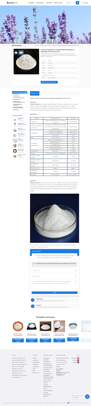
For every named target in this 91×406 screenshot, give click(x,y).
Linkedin (74, 362)
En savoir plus (21, 120)
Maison (37, 45)
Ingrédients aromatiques (16, 95)
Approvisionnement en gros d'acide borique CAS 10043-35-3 (18, 334)
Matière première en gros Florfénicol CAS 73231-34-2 (45, 334)
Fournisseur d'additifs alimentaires (46, 359)
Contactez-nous (57, 2)
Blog (34, 370)
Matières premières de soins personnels (19, 103)
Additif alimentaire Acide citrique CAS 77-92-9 (21, 145)
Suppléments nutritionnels (16, 100)
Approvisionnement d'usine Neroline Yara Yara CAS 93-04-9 (22, 155)
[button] (81, 332)
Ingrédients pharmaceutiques (17, 106)
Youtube (75, 360)
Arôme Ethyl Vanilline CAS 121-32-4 (21, 134)
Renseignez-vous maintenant (50, 82)
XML (47, 403)
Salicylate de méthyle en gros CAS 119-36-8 (22, 124)
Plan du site (36, 372)
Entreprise (31, 2)
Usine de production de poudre (47, 394)
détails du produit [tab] (34, 93)
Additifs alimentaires (18, 97)
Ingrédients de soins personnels (47, 364)
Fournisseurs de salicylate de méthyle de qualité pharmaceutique (48, 376)
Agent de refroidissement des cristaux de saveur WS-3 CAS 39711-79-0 (22, 129)
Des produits (40, 2)
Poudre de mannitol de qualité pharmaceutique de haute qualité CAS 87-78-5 (59, 334)
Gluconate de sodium (47, 381)
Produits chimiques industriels (18, 109)
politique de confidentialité (58, 403)
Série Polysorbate (48, 390)
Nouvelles (49, 2)
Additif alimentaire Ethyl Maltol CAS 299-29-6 (22, 139)
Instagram (74, 358)
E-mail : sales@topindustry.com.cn (62, 372)
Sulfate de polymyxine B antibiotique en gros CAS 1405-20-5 (73, 334)
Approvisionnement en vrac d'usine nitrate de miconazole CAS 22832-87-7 (32, 334)
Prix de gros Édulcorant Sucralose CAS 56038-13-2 (21, 150)
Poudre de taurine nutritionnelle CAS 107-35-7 (21, 119)
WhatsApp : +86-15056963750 (60, 374)
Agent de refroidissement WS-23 (47, 386)
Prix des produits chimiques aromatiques (47, 369)
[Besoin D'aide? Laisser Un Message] (87, 396)
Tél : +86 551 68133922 (59, 369)
